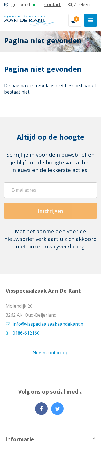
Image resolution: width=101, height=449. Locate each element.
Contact (52, 4)
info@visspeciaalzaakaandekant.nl (48, 324)
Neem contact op (50, 353)
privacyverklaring (62, 246)
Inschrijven (50, 211)
